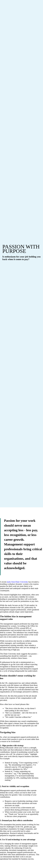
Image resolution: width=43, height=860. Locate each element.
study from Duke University (17, 582)
